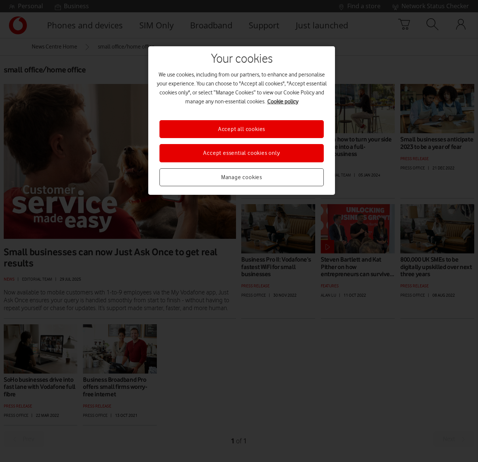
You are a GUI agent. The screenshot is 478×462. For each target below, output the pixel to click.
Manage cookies (241, 177)
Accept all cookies (241, 129)
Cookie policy (282, 101)
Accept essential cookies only (241, 153)
